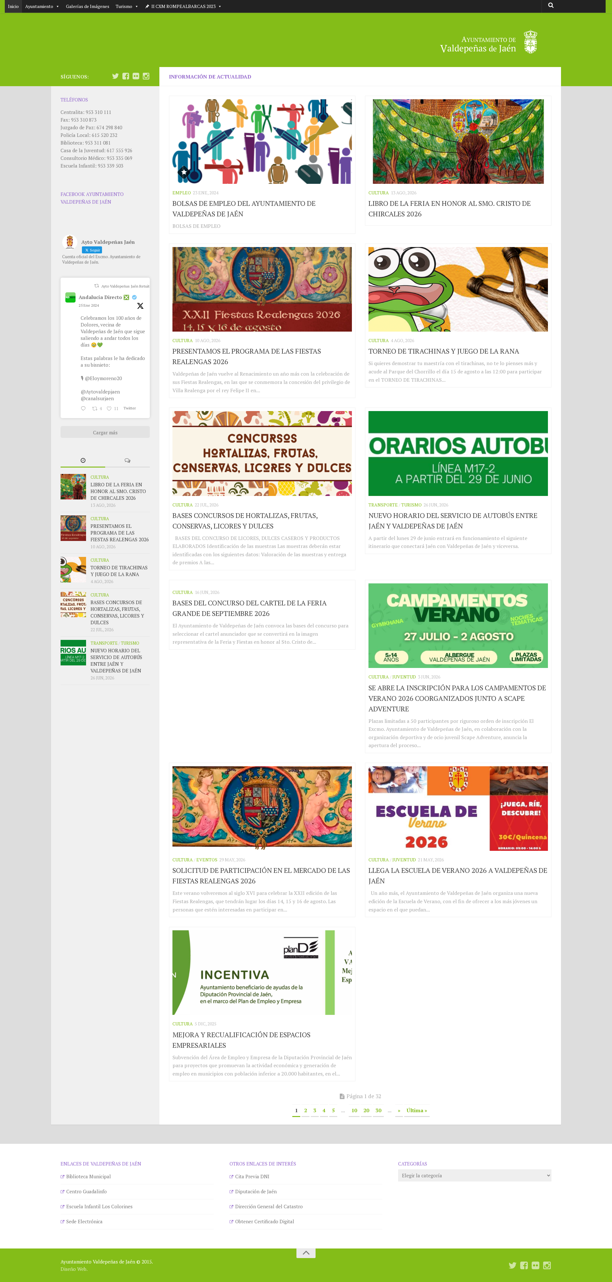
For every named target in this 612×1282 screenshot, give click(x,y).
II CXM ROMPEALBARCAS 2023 (183, 6)
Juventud (404, 677)
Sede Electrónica (84, 1221)
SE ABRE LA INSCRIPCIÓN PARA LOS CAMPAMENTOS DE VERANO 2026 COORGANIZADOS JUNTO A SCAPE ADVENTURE (457, 698)
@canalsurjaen (97, 398)
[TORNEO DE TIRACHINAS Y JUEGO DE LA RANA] (458, 289)
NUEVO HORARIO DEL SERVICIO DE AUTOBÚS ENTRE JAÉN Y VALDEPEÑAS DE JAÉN (116, 660)
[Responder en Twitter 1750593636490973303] (85, 408)
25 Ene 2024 (89, 305)
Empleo (181, 193)
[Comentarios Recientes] (127, 461)
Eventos (206, 860)
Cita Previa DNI (252, 1176)
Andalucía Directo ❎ (104, 297)
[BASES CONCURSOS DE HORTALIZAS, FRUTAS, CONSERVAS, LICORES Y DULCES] (262, 453)
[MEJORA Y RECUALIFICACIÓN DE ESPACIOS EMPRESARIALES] (262, 972)
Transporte (383, 505)
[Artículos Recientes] (83, 461)
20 (366, 1110)
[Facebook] (125, 76)
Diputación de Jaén (256, 1191)
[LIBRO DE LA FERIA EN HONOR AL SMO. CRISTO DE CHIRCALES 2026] (458, 141)
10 (354, 1110)
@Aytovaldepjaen (100, 391)
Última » (417, 1110)
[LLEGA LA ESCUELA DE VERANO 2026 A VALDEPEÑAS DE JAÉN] (458, 808)
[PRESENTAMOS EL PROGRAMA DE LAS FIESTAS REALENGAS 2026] (262, 289)
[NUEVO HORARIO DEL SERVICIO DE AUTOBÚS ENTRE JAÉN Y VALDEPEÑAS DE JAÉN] (458, 453)
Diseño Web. (74, 1269)
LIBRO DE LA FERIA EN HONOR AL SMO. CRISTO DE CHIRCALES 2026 (118, 491)
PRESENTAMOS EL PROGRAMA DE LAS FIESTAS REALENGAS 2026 (120, 533)
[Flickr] (136, 76)
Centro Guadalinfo (86, 1191)
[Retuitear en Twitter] (96, 285)
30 (378, 1110)
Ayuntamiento (39, 6)
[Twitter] (115, 76)
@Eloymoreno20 (103, 378)
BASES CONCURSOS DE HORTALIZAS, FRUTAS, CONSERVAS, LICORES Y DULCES (117, 612)
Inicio (13, 6)
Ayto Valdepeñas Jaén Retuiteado (129, 286)
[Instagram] (146, 76)
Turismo (124, 6)
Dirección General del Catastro (269, 1206)
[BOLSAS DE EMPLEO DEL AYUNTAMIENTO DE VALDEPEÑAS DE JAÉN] (262, 141)
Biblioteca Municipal (88, 1176)
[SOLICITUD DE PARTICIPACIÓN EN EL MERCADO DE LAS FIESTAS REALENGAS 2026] (262, 808)
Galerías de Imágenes (87, 6)
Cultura (378, 193)
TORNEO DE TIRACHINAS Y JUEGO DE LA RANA (443, 351)
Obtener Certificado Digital (264, 1221)
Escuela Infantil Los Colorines (99, 1206)
